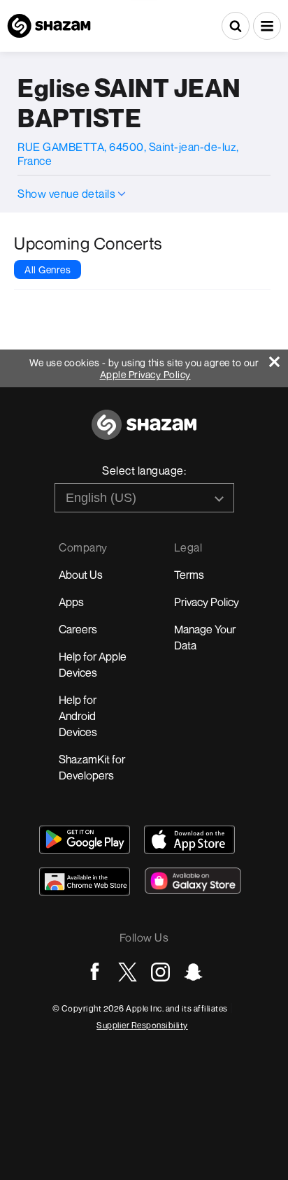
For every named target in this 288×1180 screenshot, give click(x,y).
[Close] (278, 358)
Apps (71, 602)
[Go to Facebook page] (94, 972)
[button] (267, 26)
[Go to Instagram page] (160, 972)
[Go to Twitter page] (127, 972)
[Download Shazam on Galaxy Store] (193, 881)
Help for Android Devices (78, 716)
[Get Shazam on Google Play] (84, 840)
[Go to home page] (144, 432)
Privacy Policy (206, 602)
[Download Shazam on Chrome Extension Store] (84, 881)
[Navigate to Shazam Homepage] (49, 26)
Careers (78, 629)
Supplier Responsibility (142, 1025)
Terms (189, 575)
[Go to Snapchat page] (193, 972)
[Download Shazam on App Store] (189, 840)
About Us (81, 575)
